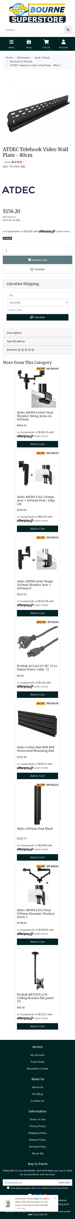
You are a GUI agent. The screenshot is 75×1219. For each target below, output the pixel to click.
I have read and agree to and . (38, 1188)
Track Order (37, 1061)
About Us (37, 1087)
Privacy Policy (37, 1126)
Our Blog (37, 1094)
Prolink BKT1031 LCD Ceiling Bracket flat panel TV (35, 998)
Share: (8, 162)
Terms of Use (37, 1119)
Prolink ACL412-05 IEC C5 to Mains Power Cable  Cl (37, 667)
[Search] (68, 30)
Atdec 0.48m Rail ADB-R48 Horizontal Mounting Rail (35, 748)
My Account (37, 1055)
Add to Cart (39, 260)
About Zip (38, 1153)
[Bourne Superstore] (37, 12)
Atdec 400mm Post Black (35, 828)
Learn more (63, 231)
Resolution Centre (37, 1068)
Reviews (12, 349)
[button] (37, 269)
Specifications (16, 341)
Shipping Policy (37, 1133)
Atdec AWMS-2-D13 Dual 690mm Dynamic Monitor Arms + (36, 913)
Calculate (39, 317)
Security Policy (37, 1146)
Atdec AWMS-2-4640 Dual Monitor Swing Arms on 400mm (35, 416)
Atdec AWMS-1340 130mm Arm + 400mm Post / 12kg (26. (36, 500)
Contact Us (37, 1100)
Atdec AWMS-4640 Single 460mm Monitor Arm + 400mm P (35, 585)
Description (14, 332)
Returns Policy (37, 1139)
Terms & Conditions (41, 1188)
